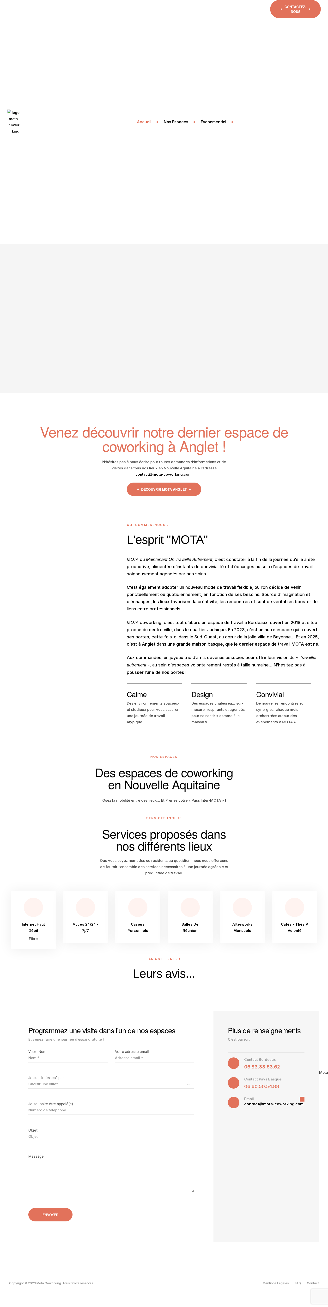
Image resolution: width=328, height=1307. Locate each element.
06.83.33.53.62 (262, 1067)
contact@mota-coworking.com (274, 1104)
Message (148, 161)
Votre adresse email (238, 57)
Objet (145, 135)
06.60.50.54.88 (261, 1086)
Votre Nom (150, 57)
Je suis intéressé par (158, 83)
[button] (295, 9)
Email (249, 1099)
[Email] (308, 90)
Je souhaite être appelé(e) (163, 109)
